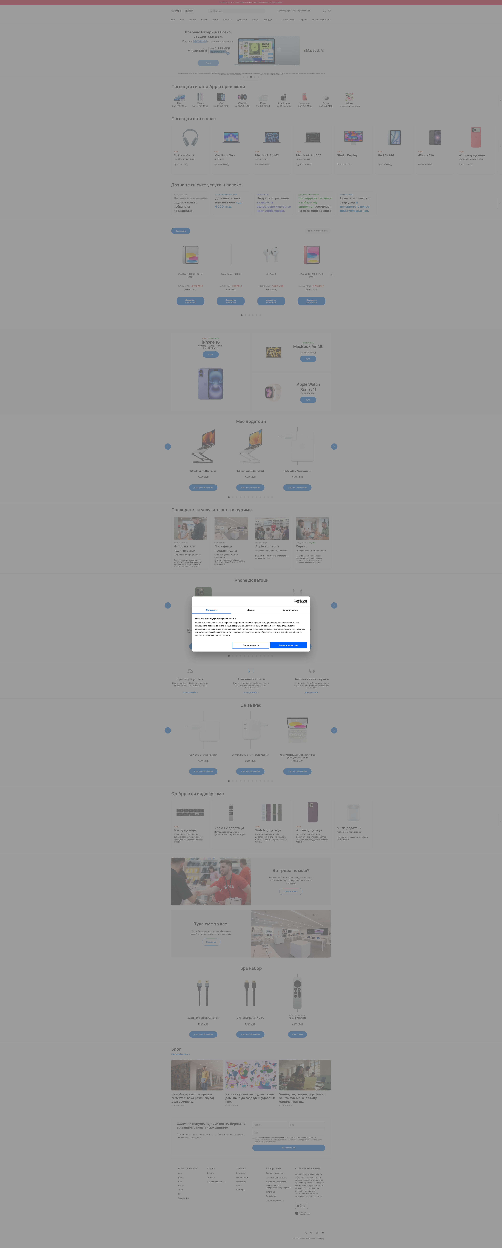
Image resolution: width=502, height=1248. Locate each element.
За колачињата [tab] (290, 610)
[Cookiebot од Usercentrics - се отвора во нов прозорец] (295, 601)
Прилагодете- (249, 645)
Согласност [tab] (211, 610)
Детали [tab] (251, 610)
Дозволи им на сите (288, 645)
